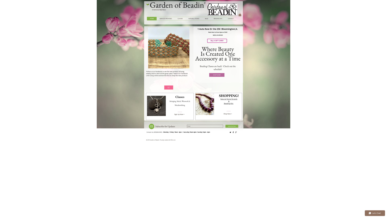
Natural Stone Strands (228, 99)
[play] (185, 66)
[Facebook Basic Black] (233, 132)
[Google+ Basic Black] (236, 132)
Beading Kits (228, 103)
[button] (239, 14)
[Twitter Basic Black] (230, 132)
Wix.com (173, 140)
